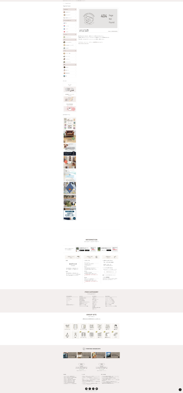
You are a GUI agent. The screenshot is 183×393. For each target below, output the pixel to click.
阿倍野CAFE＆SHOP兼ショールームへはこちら (81, 370)
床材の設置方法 (81, 299)
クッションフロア (69, 299)
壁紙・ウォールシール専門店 (109, 303)
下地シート (67, 70)
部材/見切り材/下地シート (70, 304)
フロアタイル (66, 9)
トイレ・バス (68, 56)
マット (65, 50)
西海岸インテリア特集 (82, 304)
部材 (64, 64)
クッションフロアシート (67, 20)
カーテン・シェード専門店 (109, 299)
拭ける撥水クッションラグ (70, 45)
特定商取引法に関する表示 (96, 307)
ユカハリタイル (117, 376)
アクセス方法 (82, 369)
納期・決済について (95, 299)
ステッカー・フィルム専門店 (109, 300)
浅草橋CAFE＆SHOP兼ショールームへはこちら (101, 370)
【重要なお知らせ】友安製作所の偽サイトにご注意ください (91, 318)
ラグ (64, 39)
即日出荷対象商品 (82, 300)
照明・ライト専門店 (108, 304)
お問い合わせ (94, 304)
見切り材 (67, 67)
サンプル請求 (94, 300)
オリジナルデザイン (69, 42)
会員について (94, 303)
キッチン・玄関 (68, 53)
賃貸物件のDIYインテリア (83, 303)
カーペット (65, 34)
